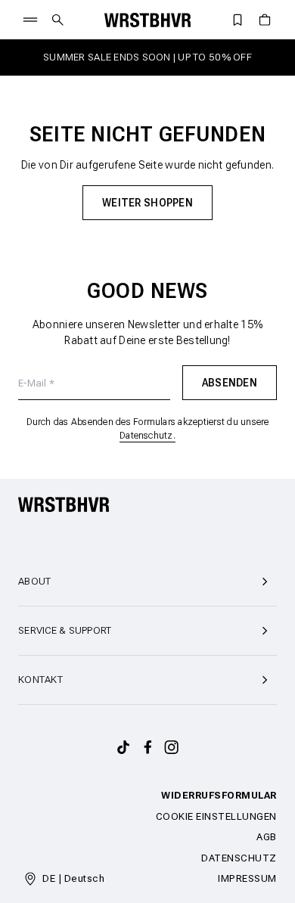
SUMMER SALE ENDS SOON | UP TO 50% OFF (147, 57)
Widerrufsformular (219, 795)
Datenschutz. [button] (147, 435)
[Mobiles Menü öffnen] (30, 20)
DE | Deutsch (73, 878)
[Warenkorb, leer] (265, 20)
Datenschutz (239, 858)
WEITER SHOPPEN (147, 203)
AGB (266, 836)
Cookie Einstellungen (216, 816)
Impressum (247, 878)
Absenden (229, 383)
